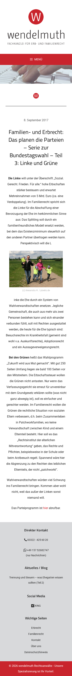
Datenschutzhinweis (36, 652)
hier (45, 508)
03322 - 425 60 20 (37, 539)
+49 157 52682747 (37, 550)
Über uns (36, 646)
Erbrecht (36, 627)
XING (37, 605)
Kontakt (36, 640)
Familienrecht (36, 633)
